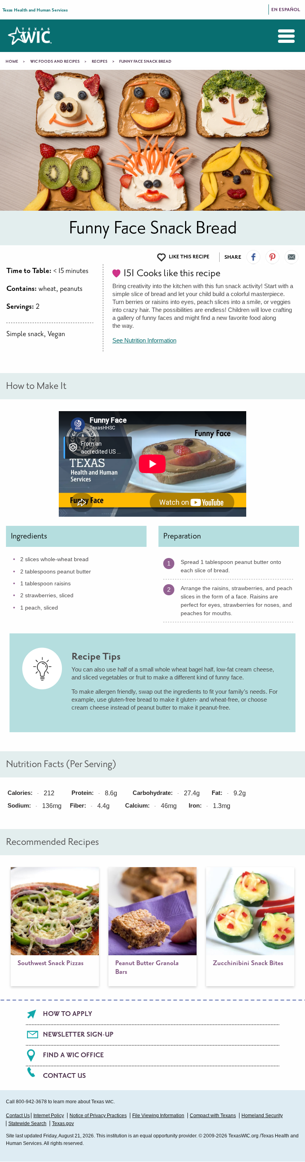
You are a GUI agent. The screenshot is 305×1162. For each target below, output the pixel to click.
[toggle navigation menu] (280, 36)
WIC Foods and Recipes (55, 61)
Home (12, 61)
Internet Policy (48, 1115)
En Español (285, 10)
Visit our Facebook (253, 257)
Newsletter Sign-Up (78, 1034)
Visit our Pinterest (272, 257)
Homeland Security (262, 1115)
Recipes (100, 61)
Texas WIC (30, 35)
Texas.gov (63, 1123)
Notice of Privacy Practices (98, 1115)
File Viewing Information (158, 1115)
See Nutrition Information (144, 340)
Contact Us (64, 1076)
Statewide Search (27, 1123)
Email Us (291, 257)
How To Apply (67, 1014)
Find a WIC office (73, 1055)
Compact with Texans (213, 1115)
